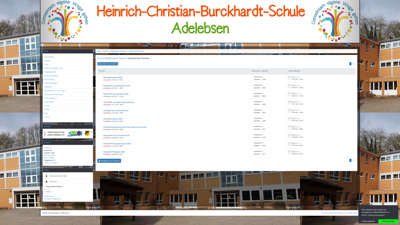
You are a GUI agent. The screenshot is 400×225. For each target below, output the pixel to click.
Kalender (47, 87)
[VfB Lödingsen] (55, 133)
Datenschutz (353, 213)
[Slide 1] (196, 41)
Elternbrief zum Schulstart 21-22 (116, 86)
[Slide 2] (200, 41)
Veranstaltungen (51, 83)
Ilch (68, 213)
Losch (108, 80)
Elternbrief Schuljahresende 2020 (117, 143)
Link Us (47, 117)
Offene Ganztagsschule (53, 68)
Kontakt (332, 213)
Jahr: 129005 (49, 158)
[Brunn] (290, 86)
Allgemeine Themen (118, 51)
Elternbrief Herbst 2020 (112, 119)
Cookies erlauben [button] (388, 221)
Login (48, 191)
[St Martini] (81, 133)
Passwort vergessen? (52, 199)
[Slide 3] (203, 41)
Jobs (46, 113)
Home (324, 213)
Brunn (108, 88)
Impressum (341, 213)
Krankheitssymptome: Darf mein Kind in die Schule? (125, 127)
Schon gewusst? (50, 98)
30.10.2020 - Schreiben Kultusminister (118, 102)
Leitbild (47, 60)
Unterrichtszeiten (51, 75)
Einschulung (49, 79)
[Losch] (290, 78)
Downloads (48, 102)
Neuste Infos (49, 57)
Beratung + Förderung (53, 94)
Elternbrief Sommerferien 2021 (116, 94)
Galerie (47, 109)
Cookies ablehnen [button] (368, 221)
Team (46, 64)
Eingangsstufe (50, 72)
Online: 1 (47, 148)
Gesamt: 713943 (50, 163)
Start (99, 51)
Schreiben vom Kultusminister (116, 110)
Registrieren (49, 196)
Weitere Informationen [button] (376, 215)
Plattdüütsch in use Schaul (54, 90)
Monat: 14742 (49, 155)
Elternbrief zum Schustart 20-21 (116, 135)
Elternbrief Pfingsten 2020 (114, 152)
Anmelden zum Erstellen (108, 64)
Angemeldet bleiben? (54, 186)
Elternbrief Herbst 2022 (112, 77)
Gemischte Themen (136, 51)
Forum (47, 105)
